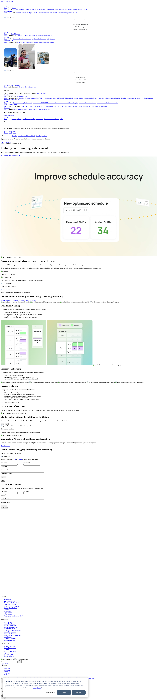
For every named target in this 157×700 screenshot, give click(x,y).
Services (6, 101)
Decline (78, 692)
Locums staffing (67, 106)
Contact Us (7, 599)
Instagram (7, 670)
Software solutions (22, 96)
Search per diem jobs (25, 39)
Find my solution (36, 109)
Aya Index (7, 653)
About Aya (15, 119)
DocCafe (44, 136)
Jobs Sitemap (8, 637)
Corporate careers (38, 119)
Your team (68, 9)
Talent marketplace (19, 109)
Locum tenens (37, 103)
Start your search (42, 93)
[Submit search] (20, 661)
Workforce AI (73, 98)
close (2, 480)
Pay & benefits (30, 9)
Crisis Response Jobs (10, 632)
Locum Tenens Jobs (10, 625)
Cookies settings (49, 692)
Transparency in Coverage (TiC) (13, 616)
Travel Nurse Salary (10, 638)
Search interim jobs (30, 87)
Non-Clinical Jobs (9, 628)
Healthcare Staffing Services (12, 603)
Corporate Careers (9, 601)
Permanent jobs (8, 40)
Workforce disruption (72, 103)
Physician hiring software (36, 106)
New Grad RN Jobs (10, 633)
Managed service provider (100, 103)
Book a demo (4, 155)
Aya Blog (7, 609)
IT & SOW (44, 103)
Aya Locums (8, 613)
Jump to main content (7, 1)
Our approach (22, 119)
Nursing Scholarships (10, 608)
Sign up (13, 131)
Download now (5, 446)
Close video (4, 507)
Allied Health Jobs (9, 624)
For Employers (8, 95)
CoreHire (128, 98)
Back (5, 8)
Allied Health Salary (10, 640)
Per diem (6, 37)
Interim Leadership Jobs (11, 627)
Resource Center (9, 656)
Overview (15, 9)
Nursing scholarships (77, 9)
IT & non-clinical (28, 35)
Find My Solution (6, 142)
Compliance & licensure (53, 9)
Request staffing (9, 115)
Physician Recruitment (10, 651)
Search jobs (22, 9)
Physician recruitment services (98, 106)
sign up (20, 459)
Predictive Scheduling (19, 300)
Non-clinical (51, 103)
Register (52, 39)
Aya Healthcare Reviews (11, 606)
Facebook (7, 668)
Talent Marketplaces (10, 648)
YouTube (7, 673)
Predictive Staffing (31, 300)
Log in (3, 663)
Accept (64, 692)
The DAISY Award (10, 604)
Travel (6, 6)
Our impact (29, 119)
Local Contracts (15, 34)
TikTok (6, 675)
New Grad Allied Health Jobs (12, 635)
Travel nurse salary (40, 9)
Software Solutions (9, 646)
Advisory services (113, 103)
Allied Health (8, 11)
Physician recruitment (10, 104)
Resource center (46, 109)
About (6, 117)
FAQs (85, 9)
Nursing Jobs (8, 622)
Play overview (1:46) (15, 155)
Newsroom (47, 119)
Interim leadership (60, 103)
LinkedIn (7, 671)
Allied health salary (43, 12)
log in (14, 459)
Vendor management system (53, 106)
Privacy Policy (37, 688)
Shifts (103, 98)
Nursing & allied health (25, 103)
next (7, 424)
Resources (7, 108)
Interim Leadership (14, 85)
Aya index (28, 109)
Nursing (14, 8)
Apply (6, 663)
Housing (62, 9)
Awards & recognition (56, 119)
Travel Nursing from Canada (12, 630)
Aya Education (8, 614)
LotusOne (37, 98)
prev (2, 424)
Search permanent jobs (29, 42)
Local (6, 32)
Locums (6, 85)
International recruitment (86, 103)
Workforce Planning (6, 300)
